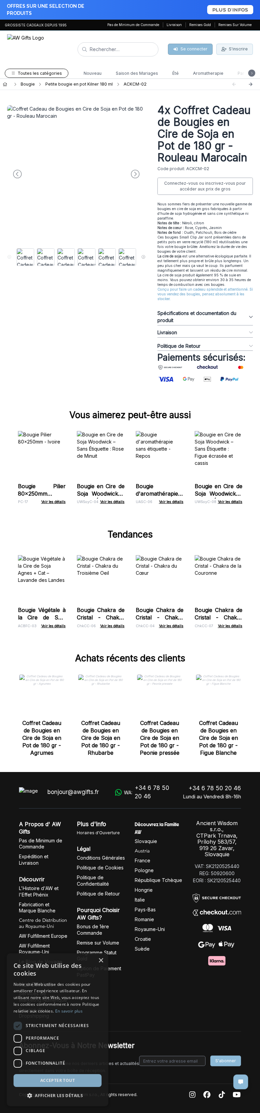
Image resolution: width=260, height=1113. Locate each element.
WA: (146, 792)
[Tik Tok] (221, 1095)
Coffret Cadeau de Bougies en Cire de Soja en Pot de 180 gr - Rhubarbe (100, 738)
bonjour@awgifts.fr (73, 792)
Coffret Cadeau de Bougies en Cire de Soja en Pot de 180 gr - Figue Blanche (218, 738)
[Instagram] (192, 1095)
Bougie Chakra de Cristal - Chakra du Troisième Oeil (101, 617)
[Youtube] (236, 1095)
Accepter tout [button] (57, 1080)
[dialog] (57, 1029)
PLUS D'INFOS (230, 10)
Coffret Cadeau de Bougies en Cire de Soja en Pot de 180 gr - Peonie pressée (159, 738)
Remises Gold (200, 25)
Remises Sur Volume (235, 25)
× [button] (100, 960)
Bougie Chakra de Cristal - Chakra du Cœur (159, 617)
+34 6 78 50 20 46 (215, 788)
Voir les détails (53, 502)
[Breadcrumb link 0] (4, 84)
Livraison (174, 25)
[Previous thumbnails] (9, 257)
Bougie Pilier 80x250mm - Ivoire (42, 493)
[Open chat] (240, 1081)
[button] (58, 1095)
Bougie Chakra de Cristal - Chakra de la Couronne (218, 617)
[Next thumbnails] (143, 257)
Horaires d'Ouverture (98, 832)
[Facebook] (206, 1095)
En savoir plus (69, 1011)
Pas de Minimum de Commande (133, 25)
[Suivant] (250, 84)
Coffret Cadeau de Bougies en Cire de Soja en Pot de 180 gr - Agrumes (41, 738)
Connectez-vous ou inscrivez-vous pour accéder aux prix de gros (205, 186)
